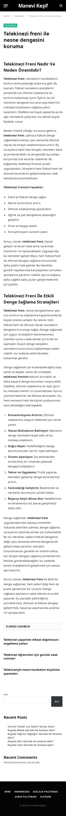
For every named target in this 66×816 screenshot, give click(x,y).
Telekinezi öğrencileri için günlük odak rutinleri (31, 657)
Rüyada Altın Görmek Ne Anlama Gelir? (31, 741)
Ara (6, 694)
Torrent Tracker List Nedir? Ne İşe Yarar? (31, 726)
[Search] (60, 6)
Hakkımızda (21, 791)
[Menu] (6, 6)
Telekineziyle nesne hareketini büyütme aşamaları (32, 671)
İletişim (45, 796)
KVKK (8, 791)
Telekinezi (10, 25)
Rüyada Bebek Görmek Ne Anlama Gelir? (31, 730)
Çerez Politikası (26, 796)
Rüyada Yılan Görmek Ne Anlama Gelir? (31, 745)
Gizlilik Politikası (45, 791)
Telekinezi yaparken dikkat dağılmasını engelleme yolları (31, 641)
